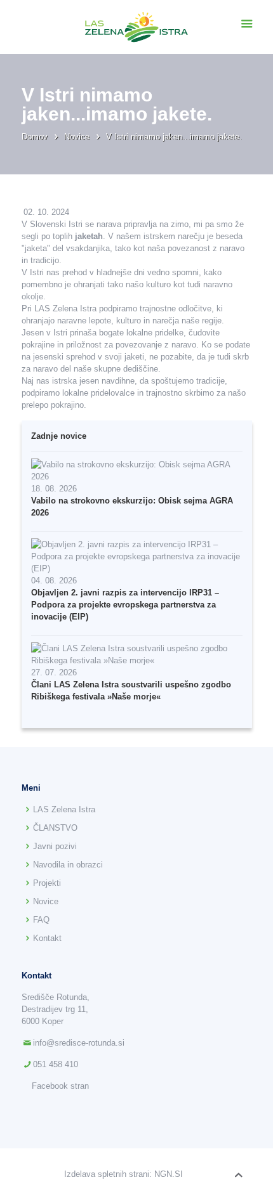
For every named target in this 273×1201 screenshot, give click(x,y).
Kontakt (47, 938)
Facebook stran (60, 1086)
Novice (78, 136)
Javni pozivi (55, 846)
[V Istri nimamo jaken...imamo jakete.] (136, 27)
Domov (36, 136)
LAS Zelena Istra (64, 809)
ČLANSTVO (55, 828)
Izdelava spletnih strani (106, 1174)
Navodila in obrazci (68, 864)
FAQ (41, 920)
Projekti (47, 883)
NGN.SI (168, 1174)
